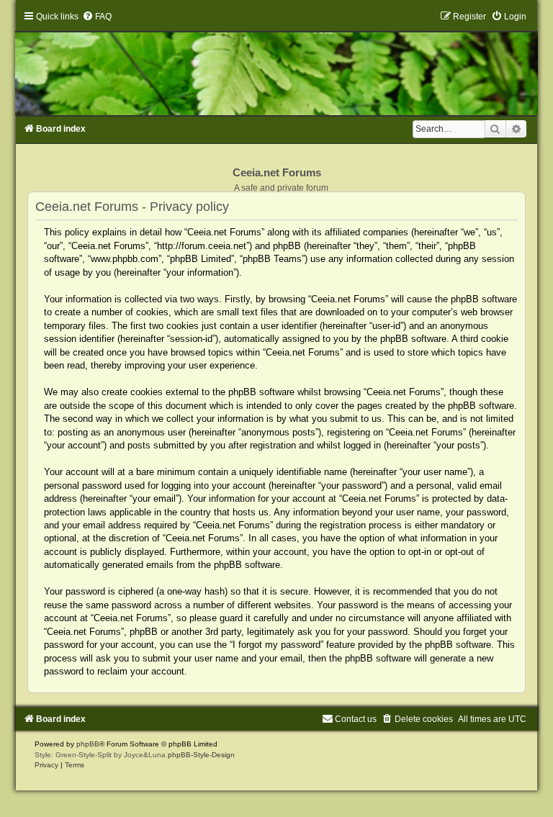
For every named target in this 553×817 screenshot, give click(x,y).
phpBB (87, 744)
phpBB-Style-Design (201, 755)
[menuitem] (97, 17)
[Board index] (276, 63)
